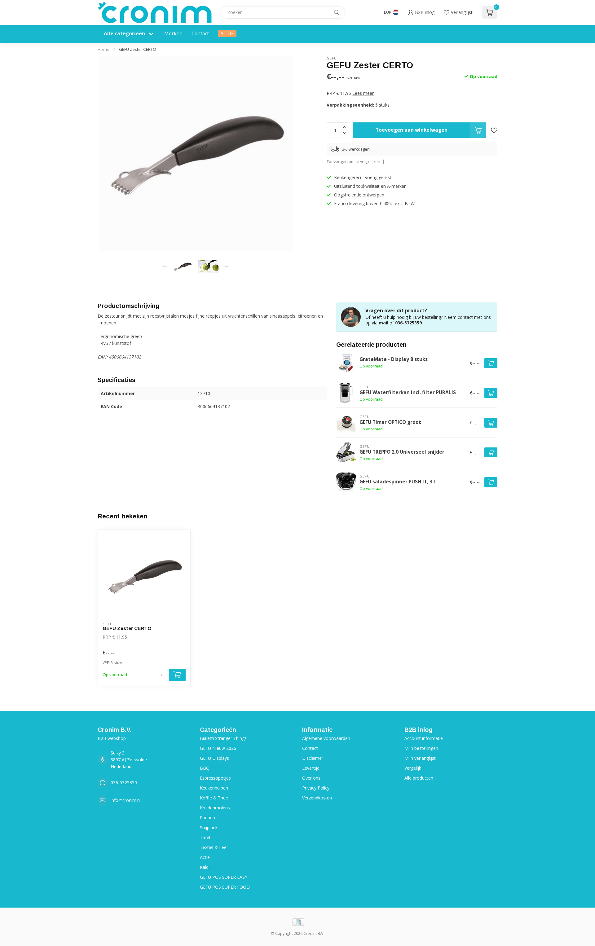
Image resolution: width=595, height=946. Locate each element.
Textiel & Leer (214, 847)
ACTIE (227, 33)
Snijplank (209, 827)
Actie (205, 857)
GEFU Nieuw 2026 (218, 748)
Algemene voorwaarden (326, 738)
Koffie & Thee (214, 798)
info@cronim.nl (126, 800)
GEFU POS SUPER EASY (223, 877)
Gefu (332, 57)
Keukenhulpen (214, 788)
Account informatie (423, 738)
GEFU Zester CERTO (137, 49)
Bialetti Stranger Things (223, 738)
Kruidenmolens (215, 808)
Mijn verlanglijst (420, 758)
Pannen (207, 818)
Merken (173, 33)
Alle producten (418, 778)
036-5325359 (408, 323)
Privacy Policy (315, 788)
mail (383, 323)
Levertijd (311, 768)
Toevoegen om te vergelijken (353, 161)
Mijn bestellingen (421, 748)
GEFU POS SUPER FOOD (225, 887)
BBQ (204, 768)
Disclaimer (312, 758)
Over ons (311, 778)
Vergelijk (412, 768)
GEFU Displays (214, 758)
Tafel (205, 837)
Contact (200, 33)
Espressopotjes (215, 778)
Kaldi (204, 867)
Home (103, 49)
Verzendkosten (317, 798)
